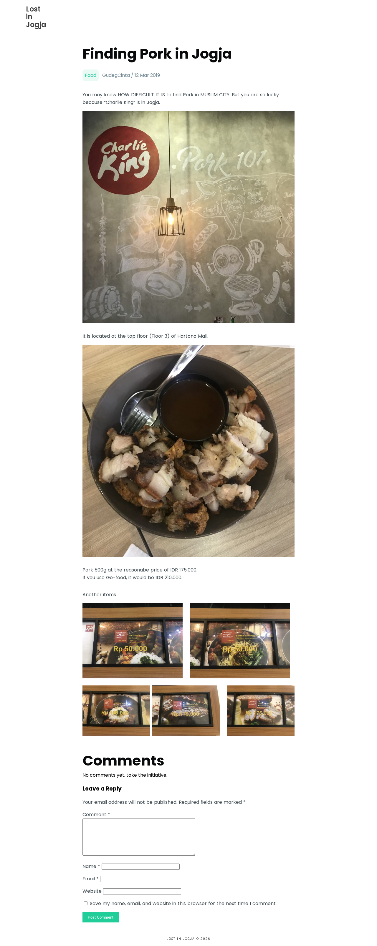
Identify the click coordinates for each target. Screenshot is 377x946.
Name (91, 866)
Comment (96, 814)
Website (92, 891)
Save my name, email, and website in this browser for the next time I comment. (183, 903)
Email (90, 878)
